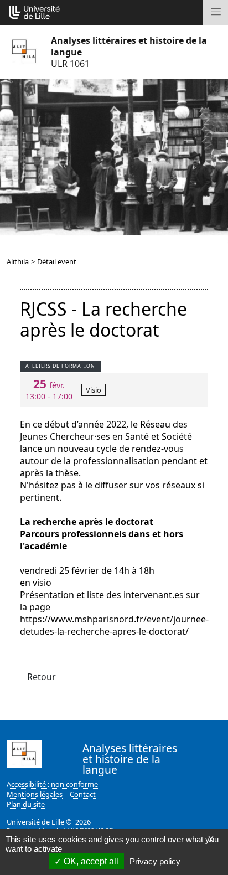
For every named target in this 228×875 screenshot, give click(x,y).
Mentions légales (35, 794)
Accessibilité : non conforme (52, 784)
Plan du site (26, 804)
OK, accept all (89, 861)
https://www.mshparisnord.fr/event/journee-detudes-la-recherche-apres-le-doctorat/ (114, 625)
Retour (41, 677)
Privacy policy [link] (154, 861)
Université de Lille (35, 822)
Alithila (18, 261)
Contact (83, 794)
